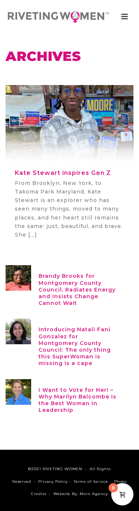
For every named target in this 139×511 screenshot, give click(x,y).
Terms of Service (91, 481)
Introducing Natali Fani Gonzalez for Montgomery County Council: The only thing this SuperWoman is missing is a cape (75, 346)
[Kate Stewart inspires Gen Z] (69, 122)
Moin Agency (94, 493)
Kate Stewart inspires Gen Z (63, 172)
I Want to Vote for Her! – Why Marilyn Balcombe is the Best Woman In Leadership (77, 400)
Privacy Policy (53, 481)
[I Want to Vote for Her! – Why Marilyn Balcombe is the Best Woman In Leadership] (18, 391)
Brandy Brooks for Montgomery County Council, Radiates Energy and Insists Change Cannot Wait (77, 289)
